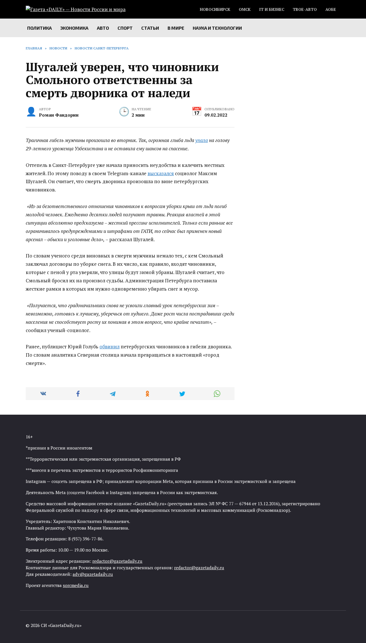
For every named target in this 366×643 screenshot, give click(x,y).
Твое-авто (305, 9)
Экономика (74, 28)
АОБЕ (330, 9)
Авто (103, 28)
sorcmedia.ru (76, 585)
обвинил (110, 346)
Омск (244, 9)
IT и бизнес (271, 9)
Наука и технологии (217, 28)
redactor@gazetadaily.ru (117, 561)
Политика (39, 28)
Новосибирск (215, 9)
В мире (176, 28)
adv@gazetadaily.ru (93, 574)
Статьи (150, 28)
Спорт (125, 28)
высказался (161, 173)
